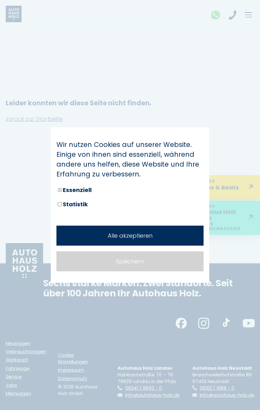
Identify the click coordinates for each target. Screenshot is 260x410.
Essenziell (77, 190)
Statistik (75, 204)
